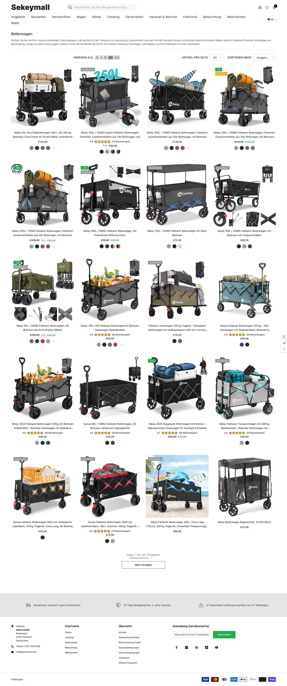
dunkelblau (107, 246)
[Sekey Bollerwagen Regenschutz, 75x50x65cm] (244, 486)
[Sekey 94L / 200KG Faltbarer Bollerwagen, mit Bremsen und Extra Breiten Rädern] (42, 290)
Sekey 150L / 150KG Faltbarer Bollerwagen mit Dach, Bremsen (177, 233)
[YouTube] (216, 647)
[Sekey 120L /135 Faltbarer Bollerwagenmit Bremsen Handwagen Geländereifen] (109, 290)
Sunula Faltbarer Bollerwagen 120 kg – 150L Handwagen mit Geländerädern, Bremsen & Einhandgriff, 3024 (244, 328)
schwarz (37, 148)
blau (250, 246)
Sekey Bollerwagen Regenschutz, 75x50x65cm (244, 522)
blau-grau (42, 148)
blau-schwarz (118, 151)
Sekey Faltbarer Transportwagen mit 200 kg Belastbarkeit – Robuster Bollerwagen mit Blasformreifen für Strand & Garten (244, 426)
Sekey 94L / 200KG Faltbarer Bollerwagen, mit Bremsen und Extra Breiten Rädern (42, 327)
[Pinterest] (196, 647)
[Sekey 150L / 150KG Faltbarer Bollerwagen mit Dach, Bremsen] (177, 195)
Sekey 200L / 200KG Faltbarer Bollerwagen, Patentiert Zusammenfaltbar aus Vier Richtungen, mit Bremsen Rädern (244, 135)
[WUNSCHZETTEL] (267, 7)
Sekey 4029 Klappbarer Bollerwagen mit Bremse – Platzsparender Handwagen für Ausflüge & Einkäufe (177, 426)
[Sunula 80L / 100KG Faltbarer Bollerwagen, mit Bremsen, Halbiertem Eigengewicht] (109, 388)
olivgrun (48, 148)
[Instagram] (186, 647)
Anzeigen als (83, 57)
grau (107, 151)
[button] (97, 57)
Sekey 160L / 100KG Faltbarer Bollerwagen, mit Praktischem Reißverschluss (109, 233)
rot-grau (182, 148)
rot (42, 341)
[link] (143, 605)
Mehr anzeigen (143, 564)
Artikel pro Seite (195, 57)
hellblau (48, 341)
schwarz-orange (118, 246)
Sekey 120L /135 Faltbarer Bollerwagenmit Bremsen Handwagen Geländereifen (110, 327)
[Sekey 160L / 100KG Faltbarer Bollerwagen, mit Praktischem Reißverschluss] (109, 195)
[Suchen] (101, 7)
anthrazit (31, 148)
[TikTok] (206, 647)
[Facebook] (176, 647)
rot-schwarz (112, 151)
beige (180, 246)
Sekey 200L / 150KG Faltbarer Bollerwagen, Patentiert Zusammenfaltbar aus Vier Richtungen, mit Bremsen (42, 233)
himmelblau (185, 246)
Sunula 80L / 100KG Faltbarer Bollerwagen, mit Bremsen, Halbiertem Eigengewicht (110, 426)
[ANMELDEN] (260, 7)
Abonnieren (224, 634)
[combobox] (104, 7)
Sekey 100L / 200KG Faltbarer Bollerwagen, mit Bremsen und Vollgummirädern (244, 233)
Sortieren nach (239, 57)
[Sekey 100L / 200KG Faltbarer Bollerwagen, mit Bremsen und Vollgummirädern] (244, 195)
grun (48, 442)
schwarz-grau (112, 246)
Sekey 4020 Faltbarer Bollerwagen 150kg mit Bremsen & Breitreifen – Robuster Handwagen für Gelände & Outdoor (42, 426)
